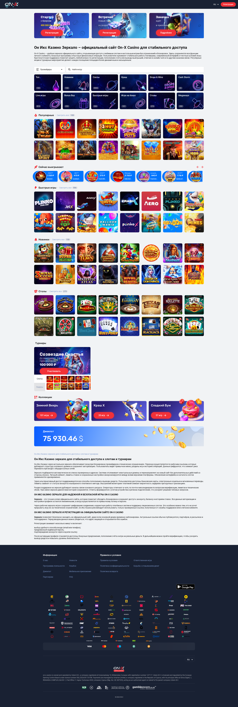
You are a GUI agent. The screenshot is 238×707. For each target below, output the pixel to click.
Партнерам (48, 577)
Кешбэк (72, 566)
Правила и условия (108, 560)
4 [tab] (121, 36)
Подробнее (166, 32)
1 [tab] (113, 36)
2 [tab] (116, 36)
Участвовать (54, 371)
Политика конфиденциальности (114, 566)
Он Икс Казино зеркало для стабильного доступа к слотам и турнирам (66, 454)
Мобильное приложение (80, 571)
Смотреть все (64, 115)
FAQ (71, 577)
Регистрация (228, 4)
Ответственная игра (143, 560)
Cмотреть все (66, 188)
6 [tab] (125, 36)
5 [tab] (123, 36)
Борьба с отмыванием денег (146, 566)
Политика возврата (109, 571)
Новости (73, 560)
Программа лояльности (54, 566)
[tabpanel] (61, 25)
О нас (45, 560)
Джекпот (47, 571)
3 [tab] (119, 36)
